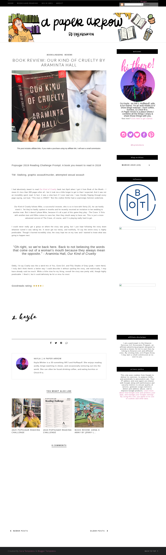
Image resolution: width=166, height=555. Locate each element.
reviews (68, 55)
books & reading (55, 55)
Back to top (151, 551)
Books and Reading (27, 3)
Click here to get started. (142, 119)
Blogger (144, 2)
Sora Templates (27, 551)
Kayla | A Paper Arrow (47, 358)
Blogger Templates (47, 551)
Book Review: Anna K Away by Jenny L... (87, 431)
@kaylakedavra (137, 145)
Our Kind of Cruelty (47, 189)
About (59, 3)
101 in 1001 (47, 3)
